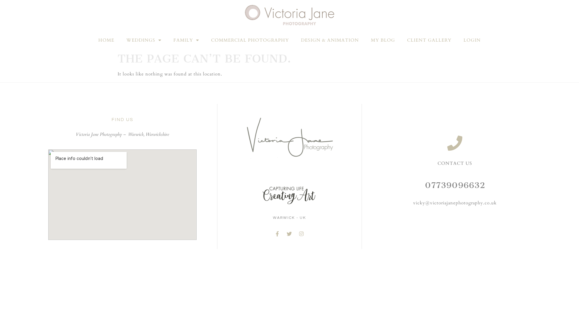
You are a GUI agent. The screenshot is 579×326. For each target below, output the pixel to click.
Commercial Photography (250, 40)
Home (106, 40)
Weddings (140, 40)
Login (472, 40)
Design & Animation (330, 40)
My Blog (383, 40)
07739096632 (455, 185)
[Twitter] (289, 234)
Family (183, 40)
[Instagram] (301, 234)
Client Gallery (429, 40)
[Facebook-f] (277, 234)
